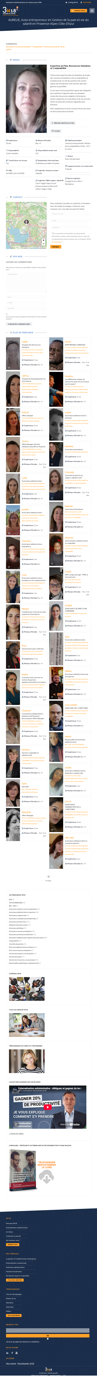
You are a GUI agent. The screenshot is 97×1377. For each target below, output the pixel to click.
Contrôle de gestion (80, 483)
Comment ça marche (13, 1236)
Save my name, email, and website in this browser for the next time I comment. (26, 318)
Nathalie (69, 506)
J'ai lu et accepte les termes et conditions (22, 1342)
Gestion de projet (27, 355)
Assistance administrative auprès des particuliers (26, 938)
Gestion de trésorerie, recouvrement (22, 960)
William (68, 671)
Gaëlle (25, 341)
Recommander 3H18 (26, 1363)
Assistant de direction (14, 1271)
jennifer (25, 509)
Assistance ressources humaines (18, 47)
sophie (68, 412)
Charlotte (26, 541)
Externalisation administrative (17, 1228)
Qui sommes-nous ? (13, 1240)
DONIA (68, 605)
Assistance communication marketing (22, 919)
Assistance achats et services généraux (23, 909)
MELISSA (69, 837)
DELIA (68, 801)
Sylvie (24, 783)
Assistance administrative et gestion (33, 483)
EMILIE (25, 412)
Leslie (24, 478)
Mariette (69, 537)
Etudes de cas (11, 1298)
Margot (25, 608)
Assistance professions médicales (21, 934)
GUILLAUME (71, 705)
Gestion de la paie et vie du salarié (32, 352)
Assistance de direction (29, 486)
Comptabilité (37, 47)
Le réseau (9, 1232)
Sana (67, 636)
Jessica (25, 441)
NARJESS (26, 812)
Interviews (10, 1307)
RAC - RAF (25, 789)
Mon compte (11, 1363)
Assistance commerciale (29, 518)
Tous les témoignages (14, 1294)
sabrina (25, 375)
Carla (24, 575)
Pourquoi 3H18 (11, 1223)
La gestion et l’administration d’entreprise (21, 1259)
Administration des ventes (30, 521)
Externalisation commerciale (16, 1263)
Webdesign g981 (53, 1373)
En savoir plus (56, 242)
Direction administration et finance (21, 947)
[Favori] (9, 368)
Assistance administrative (15, 1267)
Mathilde (69, 446)
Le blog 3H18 (73, 2)
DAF (30, 789)
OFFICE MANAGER (28, 384)
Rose (24, 645)
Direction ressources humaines (20, 950)
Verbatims (9, 1303)
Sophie (25, 674)
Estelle (68, 571)
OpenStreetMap (34, 248)
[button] (26, 225)
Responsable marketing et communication (24, 963)
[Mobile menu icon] (92, 10)
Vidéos (8, 1311)
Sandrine (26, 749)
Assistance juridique (35, 588)
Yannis (68, 341)
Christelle (69, 472)
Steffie (68, 736)
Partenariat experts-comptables (17, 1276)
